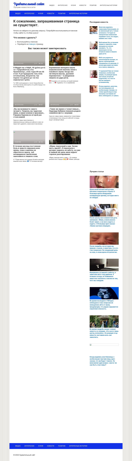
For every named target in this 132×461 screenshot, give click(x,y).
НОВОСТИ (82, 5)
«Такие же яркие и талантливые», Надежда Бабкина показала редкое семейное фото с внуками (65, 111)
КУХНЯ (73, 5)
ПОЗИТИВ (93, 5)
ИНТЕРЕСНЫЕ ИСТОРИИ (108, 5)
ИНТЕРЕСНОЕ (62, 5)
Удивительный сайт (28, 4)
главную (32, 44)
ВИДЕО (51, 5)
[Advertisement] (104, 134)
